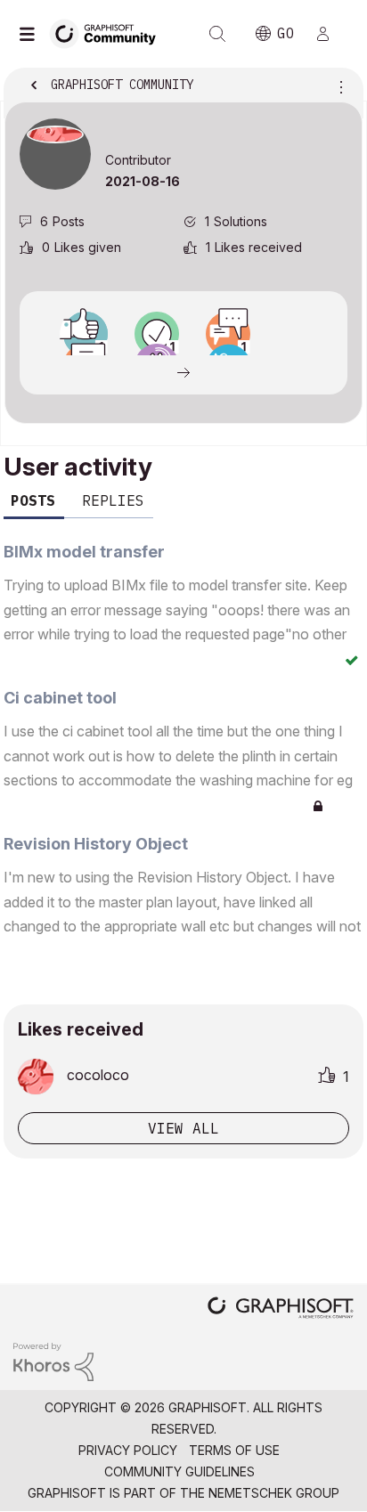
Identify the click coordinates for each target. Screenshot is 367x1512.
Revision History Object (96, 843)
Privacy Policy (127, 1450)
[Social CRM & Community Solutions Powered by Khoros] (53, 1360)
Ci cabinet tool (60, 697)
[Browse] (31, 34)
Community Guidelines (179, 1471)
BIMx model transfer (84, 551)
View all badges (183, 371)
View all (183, 1128)
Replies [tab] (113, 500)
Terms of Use (234, 1450)
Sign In (330, 34)
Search (217, 34)
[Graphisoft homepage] (281, 1309)
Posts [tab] (33, 500)
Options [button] (337, 86)
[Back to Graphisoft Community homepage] (108, 32)
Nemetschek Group (273, 1492)
